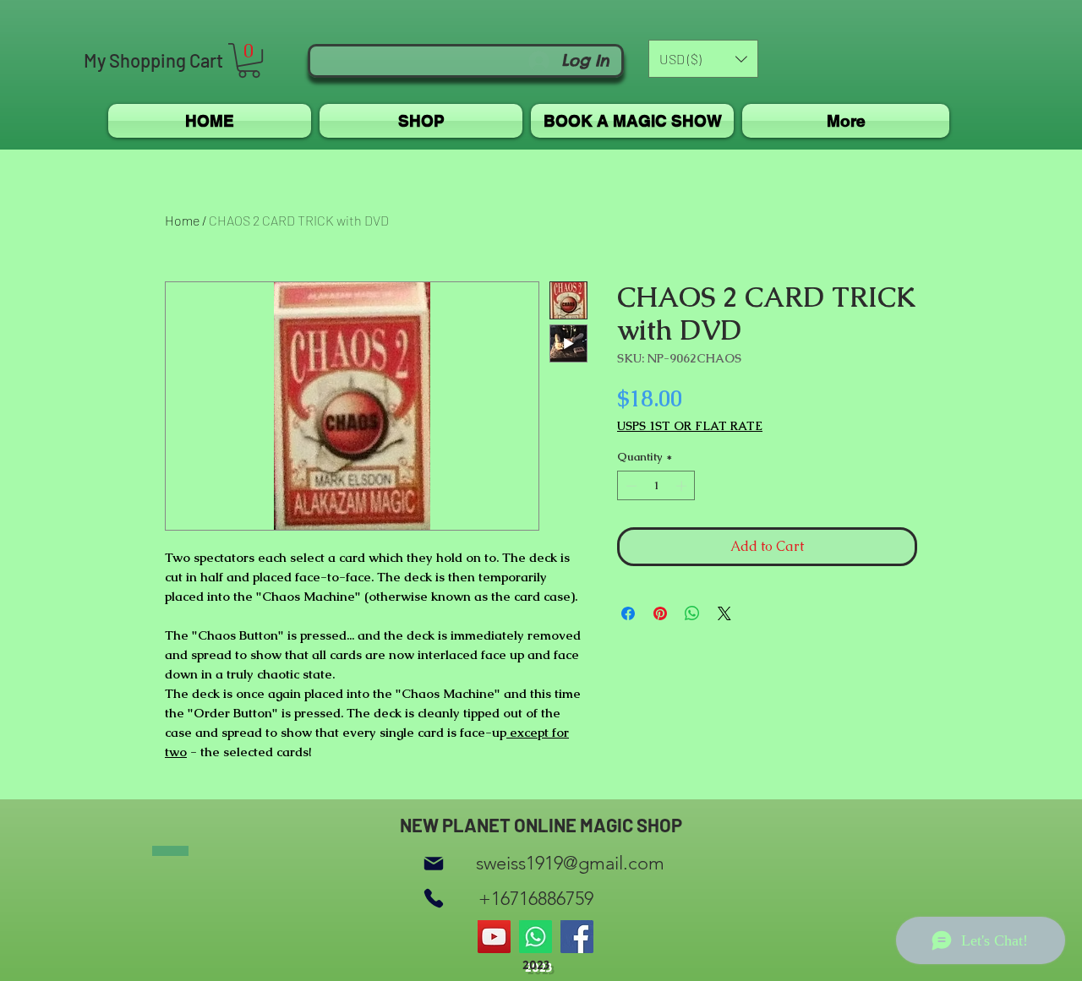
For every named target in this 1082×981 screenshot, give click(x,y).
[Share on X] (724, 613)
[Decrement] (630, 485)
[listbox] (703, 59)
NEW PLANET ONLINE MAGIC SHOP (541, 825)
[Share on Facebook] (628, 613)
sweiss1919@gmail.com (570, 863)
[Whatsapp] (535, 936)
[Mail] (433, 863)
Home (182, 220)
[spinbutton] (656, 485)
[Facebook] (576, 936)
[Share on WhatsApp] (692, 613)
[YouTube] (494, 936)
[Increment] (683, 485)
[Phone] (433, 898)
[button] (249, 60)
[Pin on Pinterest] (660, 613)
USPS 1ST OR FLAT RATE (689, 426)
